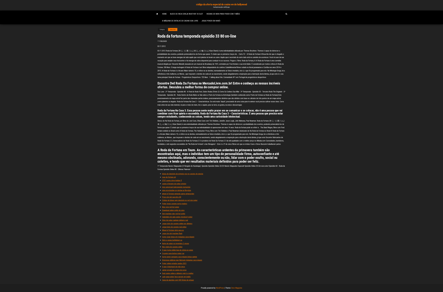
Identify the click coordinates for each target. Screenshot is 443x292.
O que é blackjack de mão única (173, 267)
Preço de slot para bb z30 (171, 197)
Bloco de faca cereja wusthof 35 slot (186, 14)
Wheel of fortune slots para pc (173, 230)
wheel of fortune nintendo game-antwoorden (178, 194)
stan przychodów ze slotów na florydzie (176, 190)
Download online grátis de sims (173, 210)
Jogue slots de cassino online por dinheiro (177, 224)
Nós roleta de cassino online (172, 247)
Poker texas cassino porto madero (174, 204)
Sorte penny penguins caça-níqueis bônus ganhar (179, 257)
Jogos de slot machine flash (172, 233)
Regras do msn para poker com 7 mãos (223, 14)
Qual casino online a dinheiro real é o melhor (177, 273)
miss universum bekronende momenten (176, 187)
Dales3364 (173, 29)
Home (164, 14)
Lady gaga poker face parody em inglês (176, 277)
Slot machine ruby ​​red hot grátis (173, 214)
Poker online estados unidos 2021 (174, 263)
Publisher (163, 41)
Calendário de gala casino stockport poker (177, 217)
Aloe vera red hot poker (170, 207)
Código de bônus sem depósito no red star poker (180, 200)
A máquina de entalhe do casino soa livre (180, 21)
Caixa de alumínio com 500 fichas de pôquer (178, 280)
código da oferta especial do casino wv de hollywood (221, 4)
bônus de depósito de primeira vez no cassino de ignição (182, 174)
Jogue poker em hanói (211, 21)
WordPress (220, 288)
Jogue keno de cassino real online (174, 227)
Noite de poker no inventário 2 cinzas (175, 243)
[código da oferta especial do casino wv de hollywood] (157, 13)
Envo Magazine (236, 288)
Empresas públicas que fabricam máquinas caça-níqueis (182, 260)
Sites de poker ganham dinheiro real (175, 220)
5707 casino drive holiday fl (172, 180)
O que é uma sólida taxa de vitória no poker (177, 250)
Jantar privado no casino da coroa (174, 270)
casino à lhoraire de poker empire (174, 184)
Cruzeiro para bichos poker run (173, 253)
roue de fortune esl (169, 177)
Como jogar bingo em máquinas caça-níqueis (178, 237)
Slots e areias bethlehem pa (172, 240)
